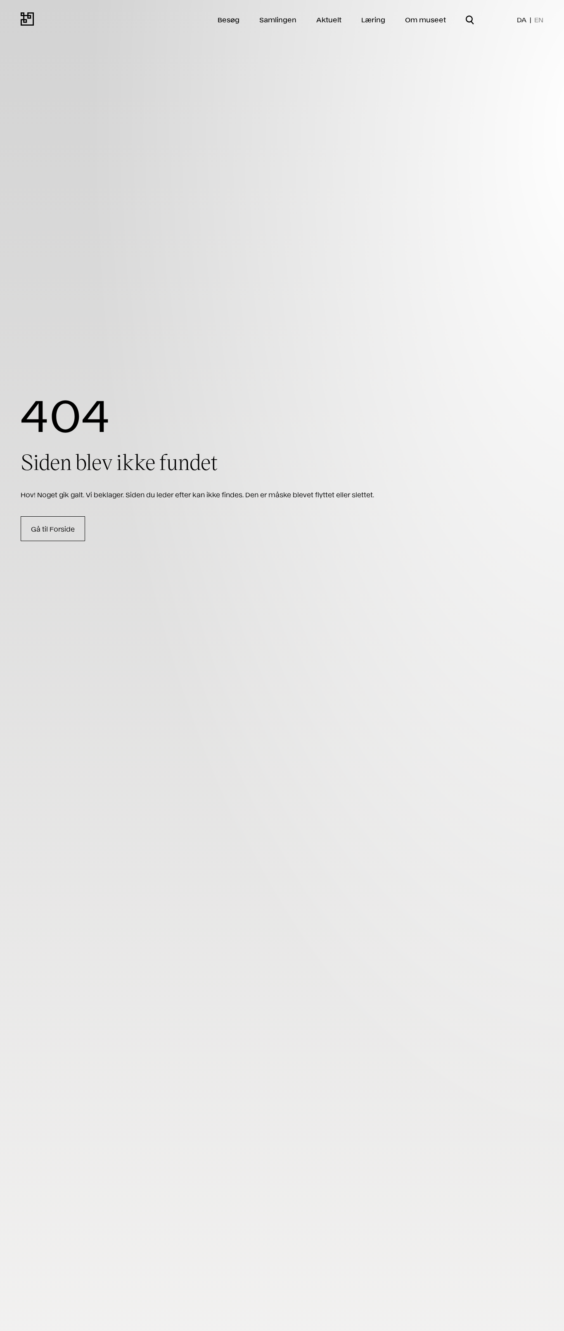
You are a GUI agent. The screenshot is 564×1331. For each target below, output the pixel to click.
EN (538, 19)
